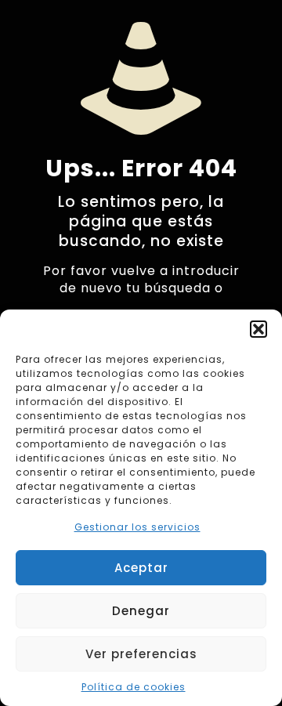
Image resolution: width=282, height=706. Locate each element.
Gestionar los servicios (137, 527)
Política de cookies (133, 686)
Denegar (141, 611)
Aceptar (141, 567)
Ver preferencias (141, 654)
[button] (258, 329)
